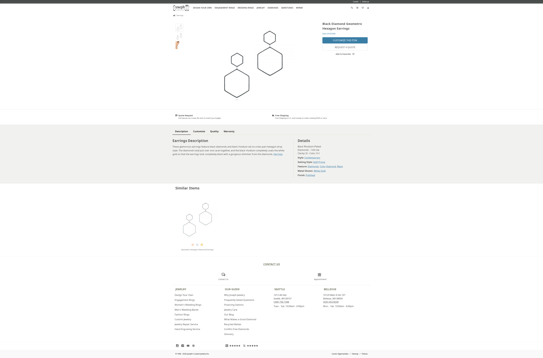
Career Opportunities (340, 354)
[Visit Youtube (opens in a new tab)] (189, 346)
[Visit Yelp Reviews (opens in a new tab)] (251, 345)
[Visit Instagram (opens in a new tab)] (178, 346)
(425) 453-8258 (331, 302)
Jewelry (261, 7)
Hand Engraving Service (187, 329)
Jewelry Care (230, 309)
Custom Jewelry (183, 319)
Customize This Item (345, 40)
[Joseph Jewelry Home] (174, 15)
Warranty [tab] (229, 131)
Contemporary (312, 157)
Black (340, 166)
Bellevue (330, 289)
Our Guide (232, 289)
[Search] (352, 8)
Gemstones (287, 7)
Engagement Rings (225, 7)
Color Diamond (328, 166)
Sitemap (355, 354)
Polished (310, 175)
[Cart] (357, 8)
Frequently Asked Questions (239, 300)
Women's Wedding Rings (188, 304)
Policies (365, 354)
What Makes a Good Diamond (240, 319)
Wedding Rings (246, 7)
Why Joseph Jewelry (234, 295)
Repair (299, 7)
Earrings (278, 154)
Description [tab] (181, 131)
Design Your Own (202, 7)
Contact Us (271, 264)
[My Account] (368, 8)
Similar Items (187, 188)
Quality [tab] (214, 131)
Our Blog (229, 314)
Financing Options (234, 304)
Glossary (228, 334)
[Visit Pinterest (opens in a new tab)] (194, 346)
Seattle (279, 289)
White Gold (320, 170)
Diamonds (273, 7)
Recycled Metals (232, 324)
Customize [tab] (199, 131)
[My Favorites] (362, 8)
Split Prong (319, 162)
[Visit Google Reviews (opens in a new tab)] (234, 345)
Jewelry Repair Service (186, 324)
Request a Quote (345, 47)
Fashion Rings (182, 314)
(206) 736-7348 (281, 302)
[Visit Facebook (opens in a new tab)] (183, 346)
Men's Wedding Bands (187, 309)
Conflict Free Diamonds (236, 329)
